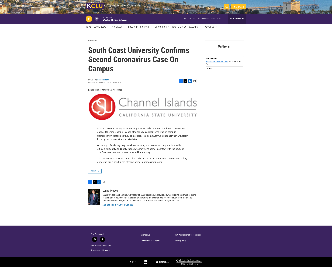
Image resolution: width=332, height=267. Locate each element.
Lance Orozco (103, 79)
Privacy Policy (180, 241)
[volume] (96, 19)
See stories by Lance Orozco (117, 204)
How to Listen (179, 27)
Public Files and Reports (150, 241)
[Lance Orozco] (94, 197)
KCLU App (133, 27)
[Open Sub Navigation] (108, 27)
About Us (209, 27)
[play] (89, 18)
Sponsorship (162, 27)
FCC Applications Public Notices (188, 235)
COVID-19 (92, 40)
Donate (240, 6)
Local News (100, 27)
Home (88, 27)
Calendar (194, 27)
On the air (224, 46)
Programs (117, 27)
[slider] (100, 18)
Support (144, 27)
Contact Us (145, 235)
